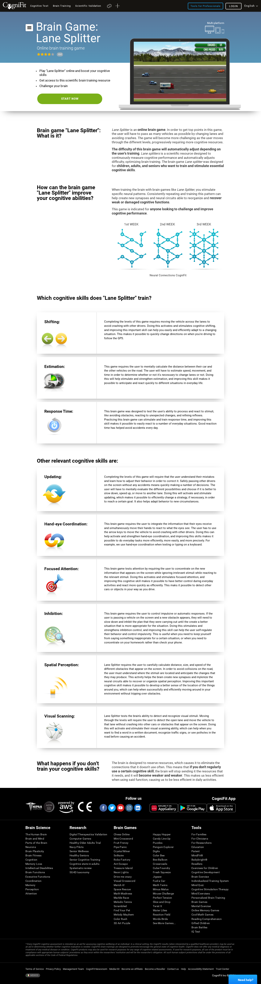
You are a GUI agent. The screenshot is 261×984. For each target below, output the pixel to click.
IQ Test (195, 931)
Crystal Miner (122, 851)
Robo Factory (122, 859)
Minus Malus (161, 889)
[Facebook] (103, 808)
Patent (195, 851)
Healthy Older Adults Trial (85, 842)
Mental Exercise (201, 906)
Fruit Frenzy (121, 842)
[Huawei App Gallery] (164, 808)
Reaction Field (161, 914)
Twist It (157, 906)
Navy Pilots (76, 847)
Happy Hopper (162, 834)
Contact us (173, 969)
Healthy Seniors (79, 855)
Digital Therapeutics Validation (88, 834)
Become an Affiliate (132, 969)
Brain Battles (199, 927)
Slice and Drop (161, 901)
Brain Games (199, 901)
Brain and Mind (34, 838)
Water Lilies (160, 910)
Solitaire (119, 855)
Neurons (30, 847)
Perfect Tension (162, 897)
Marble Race (121, 897)
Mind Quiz (197, 885)
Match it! (119, 885)
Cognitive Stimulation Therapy (210, 889)
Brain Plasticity (34, 851)
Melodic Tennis (123, 901)
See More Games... (164, 923)
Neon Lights (121, 872)
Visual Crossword (124, 880)
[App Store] (221, 808)
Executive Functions (37, 876)
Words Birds (160, 918)
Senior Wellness (79, 851)
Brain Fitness (33, 855)
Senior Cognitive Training (85, 859)
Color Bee (159, 855)
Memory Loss (33, 863)
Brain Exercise (200, 876)
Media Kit (114, 969)
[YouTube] (120, 808)
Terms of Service (34, 969)
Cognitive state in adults (84, 863)
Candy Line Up (162, 838)
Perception (32, 889)
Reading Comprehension (206, 918)
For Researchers (201, 842)
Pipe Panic (120, 847)
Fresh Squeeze (162, 872)
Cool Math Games (202, 914)
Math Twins (160, 885)
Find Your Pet (122, 910)
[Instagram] (129, 808)
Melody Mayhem (124, 914)
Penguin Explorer (163, 847)
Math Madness (123, 893)
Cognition (31, 859)
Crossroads (160, 863)
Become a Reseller (155, 969)
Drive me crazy (123, 876)
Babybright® (199, 859)
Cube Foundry (161, 868)
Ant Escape (121, 863)
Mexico (34, 975)
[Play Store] (192, 808)
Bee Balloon (160, 859)
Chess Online (122, 834)
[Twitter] (112, 808)
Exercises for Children (204, 868)
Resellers (197, 863)
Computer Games (80, 838)
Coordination (33, 880)
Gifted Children (200, 923)
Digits (156, 851)
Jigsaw (157, 876)
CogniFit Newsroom (96, 969)
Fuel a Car (159, 880)
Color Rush (120, 918)
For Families (198, 834)
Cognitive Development (205, 872)
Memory (30, 885)
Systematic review (81, 868)
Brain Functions (35, 872)
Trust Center (222, 969)
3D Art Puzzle (122, 923)
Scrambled (120, 906)
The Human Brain (36, 834)
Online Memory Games (205, 910)
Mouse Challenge (163, 893)
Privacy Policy (53, 969)
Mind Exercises (200, 893)
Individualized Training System (210, 880)
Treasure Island (123, 868)
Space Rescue (122, 889)
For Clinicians (199, 838)
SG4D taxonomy (80, 872)
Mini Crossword (123, 838)
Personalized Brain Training (208, 897)
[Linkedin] (138, 808)
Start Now (70, 98)
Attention (31, 893)
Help (183, 969)
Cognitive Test (39, 5)
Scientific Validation (88, 5)
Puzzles (157, 842)
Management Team (73, 969)
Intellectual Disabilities (39, 868)
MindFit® (197, 855)
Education (197, 847)
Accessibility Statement (201, 969)
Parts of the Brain (36, 842)
